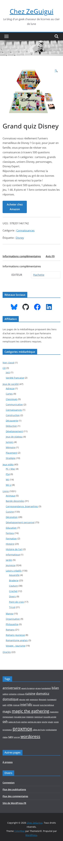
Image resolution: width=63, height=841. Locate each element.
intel (23, 704)
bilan (55, 688)
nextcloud (38, 717)
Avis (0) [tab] (50, 256)
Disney (20, 238)
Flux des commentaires (15, 796)
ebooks (22, 699)
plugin (50, 722)
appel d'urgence (28, 688)
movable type (20, 717)
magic (7, 711)
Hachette (38, 275)
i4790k (9, 705)
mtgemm (30, 717)
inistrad (16, 705)
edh (27, 699)
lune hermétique (47, 705)
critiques (21, 694)
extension (34, 699)
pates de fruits (14, 722)
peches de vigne (34, 722)
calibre (5, 694)
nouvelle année (49, 717)
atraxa (38, 688)
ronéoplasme (51, 730)
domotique (11, 699)
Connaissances (25, 230)
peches (24, 722)
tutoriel (17, 737)
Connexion (9, 782)
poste (56, 722)
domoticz (42, 693)
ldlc (29, 704)
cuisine (30, 693)
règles (5, 737)
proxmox (22, 728)
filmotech (43, 699)
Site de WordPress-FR (14, 803)
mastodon (54, 712)
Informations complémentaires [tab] (22, 256)
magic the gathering (30, 711)
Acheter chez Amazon (15, 207)
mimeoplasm (8, 717)
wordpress (30, 736)
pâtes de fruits (39, 730)
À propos (8, 762)
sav (10, 737)
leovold (36, 705)
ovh (5, 721)
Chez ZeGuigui (31, 11)
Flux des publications (14, 789)
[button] (56, 70)
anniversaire (12, 688)
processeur (7, 730)
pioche (44, 722)
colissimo (13, 694)
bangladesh (46, 688)
